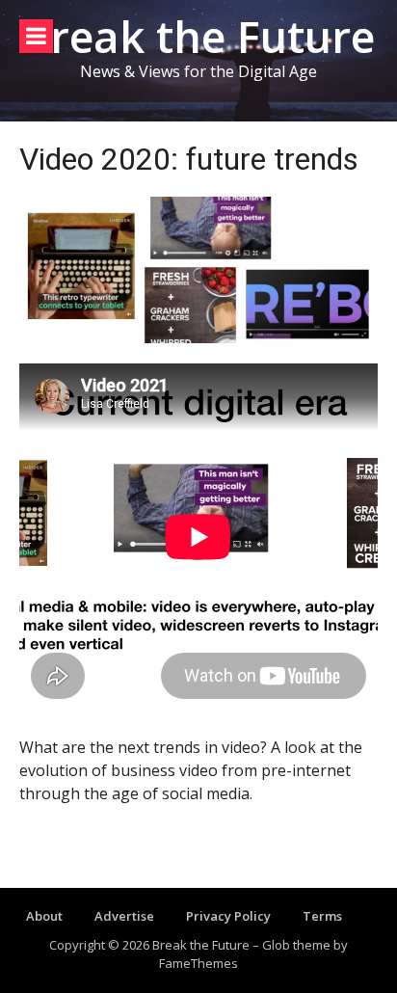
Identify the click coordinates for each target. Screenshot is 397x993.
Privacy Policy (228, 916)
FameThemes (198, 963)
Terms (322, 916)
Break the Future (198, 36)
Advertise (124, 916)
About (44, 916)
